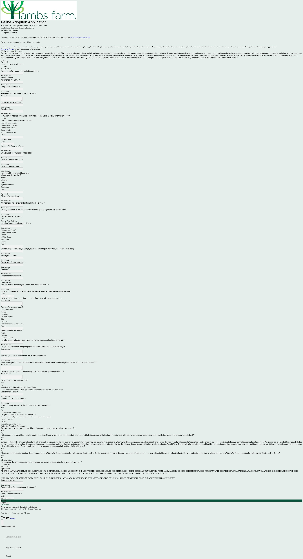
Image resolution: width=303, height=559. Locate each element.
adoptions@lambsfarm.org (80, 37)
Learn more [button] (35, 49)
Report (27, 513)
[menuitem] (154, 533)
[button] (151, 460)
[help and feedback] (2, 522)
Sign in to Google (7, 49)
